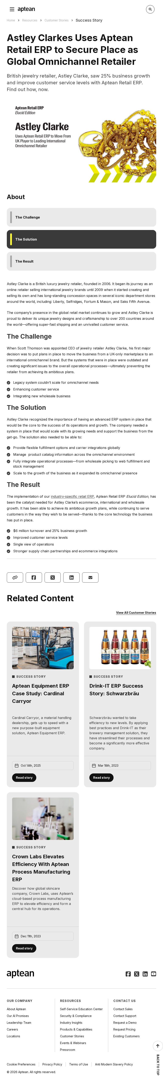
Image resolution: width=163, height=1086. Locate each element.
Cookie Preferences (21, 1064)
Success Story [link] (89, 20)
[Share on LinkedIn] (71, 577)
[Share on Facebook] (34, 577)
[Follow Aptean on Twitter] (136, 974)
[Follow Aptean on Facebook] (128, 974)
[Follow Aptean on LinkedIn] (145, 974)
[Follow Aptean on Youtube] (153, 974)
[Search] (150, 9)
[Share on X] (53, 577)
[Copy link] (15, 577)
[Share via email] (90, 577)
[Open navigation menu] (12, 9)
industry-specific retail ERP (72, 496)
